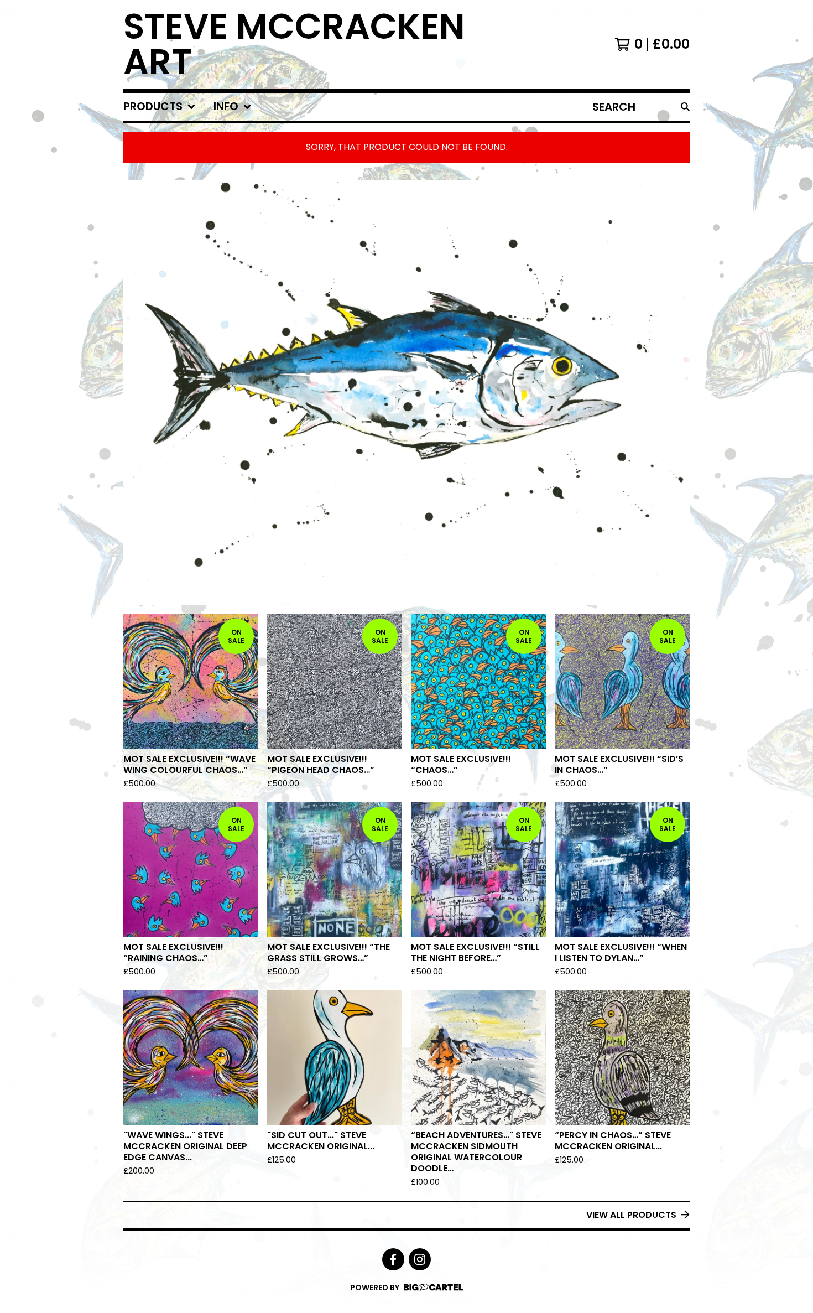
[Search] (685, 107)
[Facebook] (393, 1259)
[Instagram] (420, 1259)
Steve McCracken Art (294, 44)
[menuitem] (159, 107)
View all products (631, 1214)
